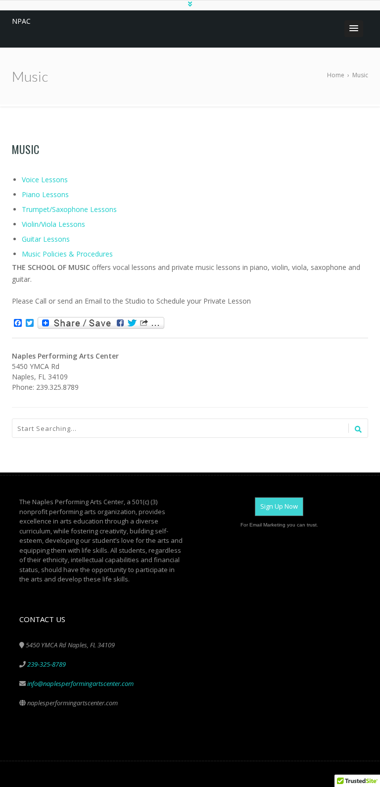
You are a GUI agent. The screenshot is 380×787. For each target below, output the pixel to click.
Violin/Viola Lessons (53, 224)
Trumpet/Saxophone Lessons (69, 209)
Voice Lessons (45, 179)
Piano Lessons (45, 194)
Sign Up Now (279, 506)
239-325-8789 (46, 664)
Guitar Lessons (46, 239)
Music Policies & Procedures (67, 254)
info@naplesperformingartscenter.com (80, 683)
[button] (353, 28)
